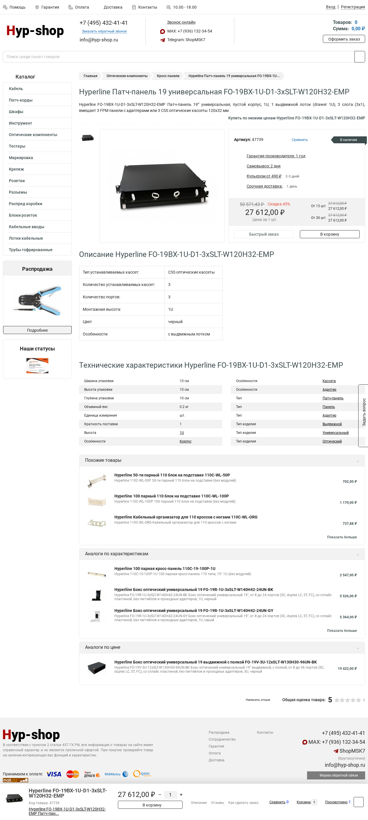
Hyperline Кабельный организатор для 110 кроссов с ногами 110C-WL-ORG (186, 517)
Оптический (332, 441)
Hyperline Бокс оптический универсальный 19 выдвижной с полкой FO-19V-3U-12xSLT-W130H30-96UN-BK (215, 662)
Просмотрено (336, 802)
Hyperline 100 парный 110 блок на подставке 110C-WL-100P (171, 496)
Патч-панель (333, 398)
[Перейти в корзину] (327, 26)
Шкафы (16, 111)
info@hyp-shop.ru (344, 765)
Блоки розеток (23, 215)
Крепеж (16, 169)
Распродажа (219, 733)
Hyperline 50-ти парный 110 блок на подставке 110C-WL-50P (172, 475)
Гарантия (50, 7)
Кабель (16, 88)
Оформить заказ (344, 39)
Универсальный (336, 433)
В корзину (329, 234)
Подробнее (37, 330)
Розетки (17, 180)
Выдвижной (332, 424)
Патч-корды (20, 100)
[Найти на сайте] (359, 56)
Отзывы (217, 803)
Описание (199, 803)
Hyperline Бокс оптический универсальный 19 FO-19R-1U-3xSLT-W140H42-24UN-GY (193, 610)
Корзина (304, 802)
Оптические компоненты (33, 134)
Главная (90, 76)
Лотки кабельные (26, 238)
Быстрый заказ (264, 234)
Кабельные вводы (26, 226)
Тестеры (17, 146)
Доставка (112, 7)
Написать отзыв (258, 700)
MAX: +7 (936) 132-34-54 (189, 31)
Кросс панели (168, 76)
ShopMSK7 (351, 751)
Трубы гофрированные (31, 249)
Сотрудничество (222, 739)
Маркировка (21, 157)
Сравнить (277, 802)
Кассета (329, 381)
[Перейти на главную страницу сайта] (35, 31)
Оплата (82, 7)
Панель (329, 407)
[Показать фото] (87, 137)
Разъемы (18, 192)
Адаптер (329, 390)
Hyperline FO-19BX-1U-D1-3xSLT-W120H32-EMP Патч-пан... (67, 811)
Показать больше (342, 537)
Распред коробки (25, 203)
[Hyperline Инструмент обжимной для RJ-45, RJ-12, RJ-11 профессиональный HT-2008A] (37, 301)
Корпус (185, 441)
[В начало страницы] (359, 802)
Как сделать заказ (243, 803)
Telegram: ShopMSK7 (185, 39)
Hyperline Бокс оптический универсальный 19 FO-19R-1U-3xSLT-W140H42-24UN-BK (193, 589)
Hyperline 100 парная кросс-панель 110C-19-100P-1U (164, 568)
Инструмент (20, 123)
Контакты (147, 7)
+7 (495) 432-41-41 (103, 22)
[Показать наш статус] (37, 365)
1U (182, 433)
